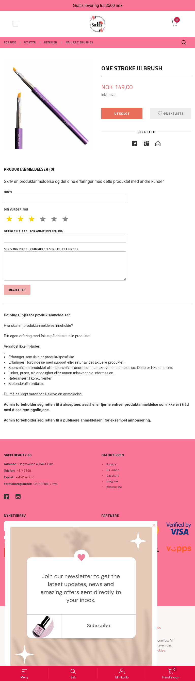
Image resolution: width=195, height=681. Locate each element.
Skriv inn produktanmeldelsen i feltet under (41, 249)
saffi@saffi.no (25, 477)
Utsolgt (122, 113)
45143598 (24, 470)
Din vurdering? (16, 209)
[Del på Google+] (146, 144)
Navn (8, 191)
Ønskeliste (173, 113)
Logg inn (112, 481)
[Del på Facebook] (134, 144)
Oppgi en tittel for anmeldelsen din (33, 231)
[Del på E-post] (157, 144)
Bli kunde (112, 469)
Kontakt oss (114, 486)
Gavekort (112, 475)
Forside (111, 464)
